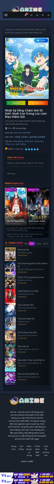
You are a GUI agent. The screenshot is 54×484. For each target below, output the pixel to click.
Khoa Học (39, 141)
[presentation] (8, 202)
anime (27, 9)
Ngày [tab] (26, 244)
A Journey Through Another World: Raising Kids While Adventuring (25, 229)
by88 (30, 461)
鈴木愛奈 (41, 137)
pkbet (24, 461)
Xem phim (39, 103)
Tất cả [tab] (45, 244)
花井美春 (33, 137)
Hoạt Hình (28, 141)
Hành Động (18, 141)
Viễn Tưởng (21, 144)
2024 (10, 128)
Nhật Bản (27, 133)
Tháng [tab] (38, 244)
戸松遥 (17, 137)
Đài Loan (18, 133)
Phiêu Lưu (9, 144)
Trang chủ (9, 29)
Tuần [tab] (32, 244)
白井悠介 (25, 137)
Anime (13, 412)
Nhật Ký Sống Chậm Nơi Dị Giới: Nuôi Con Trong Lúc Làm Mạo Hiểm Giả (25, 235)
